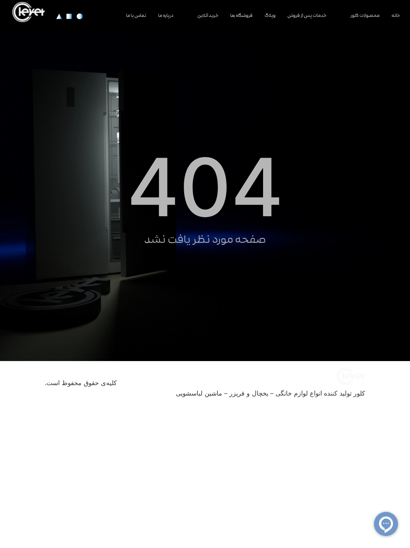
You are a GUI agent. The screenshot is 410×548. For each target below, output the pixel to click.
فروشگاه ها (241, 16)
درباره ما (165, 16)
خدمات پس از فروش (306, 16)
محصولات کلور (365, 16)
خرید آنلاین (207, 16)
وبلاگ (270, 16)
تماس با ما (136, 16)
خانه (396, 16)
